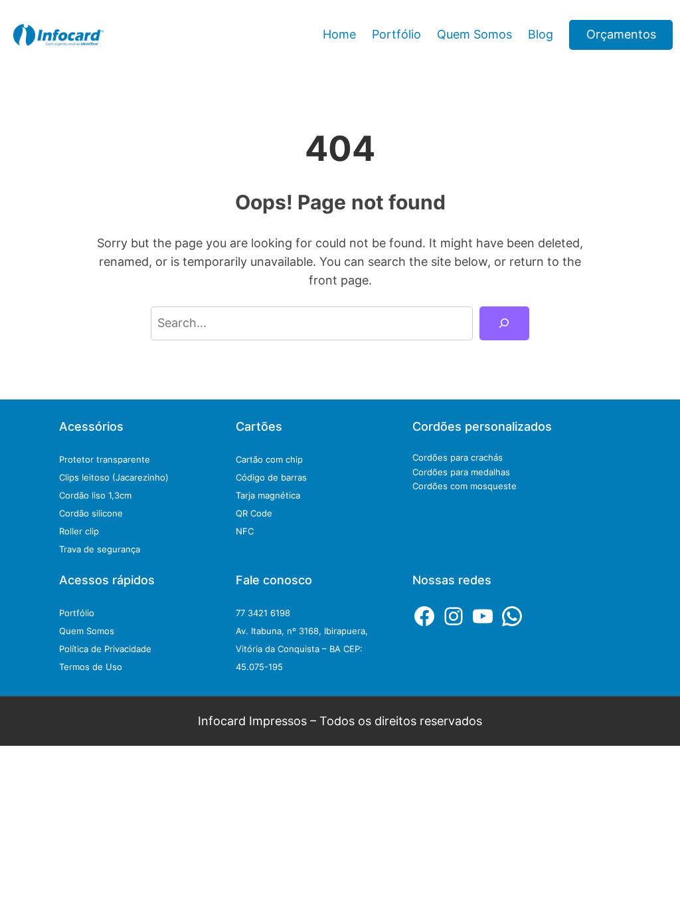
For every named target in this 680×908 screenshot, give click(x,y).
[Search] (504, 323)
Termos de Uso (90, 666)
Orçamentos (621, 34)
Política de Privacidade (105, 648)
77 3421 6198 (263, 613)
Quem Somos (86, 630)
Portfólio (76, 613)
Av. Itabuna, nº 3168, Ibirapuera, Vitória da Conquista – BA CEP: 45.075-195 (302, 648)
